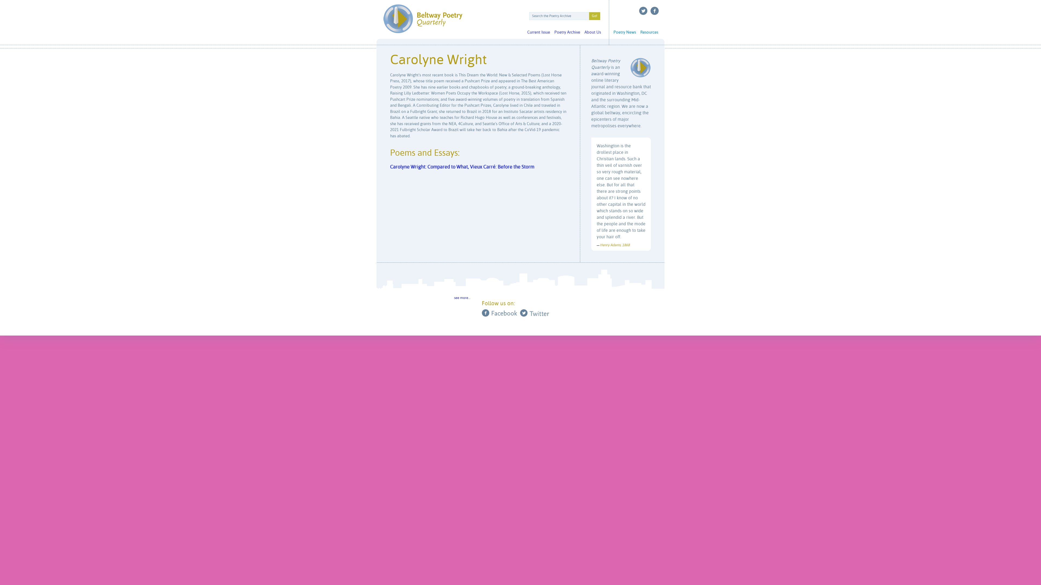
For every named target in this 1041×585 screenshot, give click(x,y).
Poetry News (624, 32)
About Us (592, 32)
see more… (462, 298)
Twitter (643, 11)
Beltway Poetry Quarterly (422, 18)
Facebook (654, 11)
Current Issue (538, 32)
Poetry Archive (567, 32)
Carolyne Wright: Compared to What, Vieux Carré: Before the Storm (462, 167)
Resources (649, 32)
